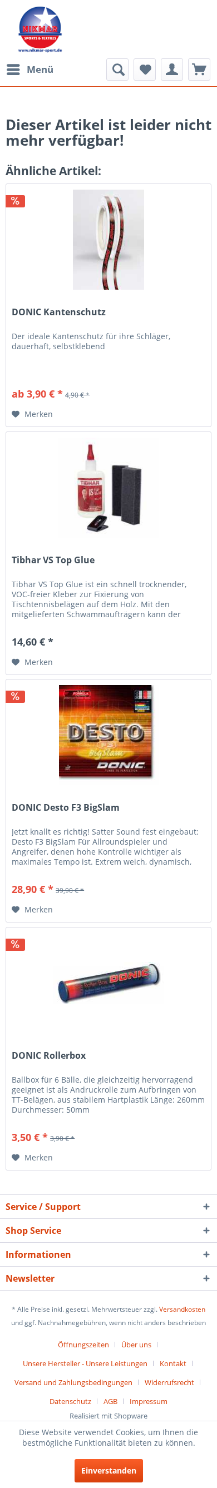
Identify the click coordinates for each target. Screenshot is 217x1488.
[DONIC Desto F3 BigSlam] (108, 735)
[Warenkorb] (199, 69)
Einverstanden (108, 1470)
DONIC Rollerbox (49, 1056)
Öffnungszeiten (83, 1345)
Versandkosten (182, 1309)
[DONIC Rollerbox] (108, 983)
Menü (40, 69)
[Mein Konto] (172, 69)
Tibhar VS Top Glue (53, 560)
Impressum (148, 1401)
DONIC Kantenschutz (59, 312)
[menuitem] (29, 69)
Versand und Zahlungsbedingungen (73, 1382)
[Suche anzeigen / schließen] (117, 69)
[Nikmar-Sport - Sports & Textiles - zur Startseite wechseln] (40, 29)
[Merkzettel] (145, 69)
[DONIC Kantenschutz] (108, 240)
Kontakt (173, 1363)
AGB (110, 1401)
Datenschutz (70, 1401)
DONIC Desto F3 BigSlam (66, 808)
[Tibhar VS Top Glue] (108, 488)
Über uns (136, 1345)
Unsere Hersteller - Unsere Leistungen (85, 1363)
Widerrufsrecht (169, 1382)
